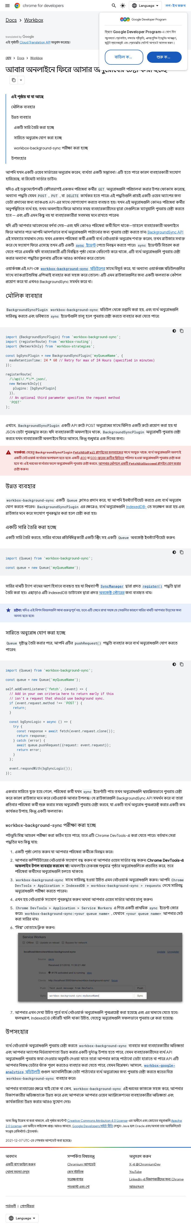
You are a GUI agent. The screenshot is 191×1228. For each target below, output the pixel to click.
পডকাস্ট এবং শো (78, 1187)
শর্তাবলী (11, 1206)
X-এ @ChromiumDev (144, 1164)
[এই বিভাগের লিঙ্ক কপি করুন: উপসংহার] (33, 1032)
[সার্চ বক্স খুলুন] (114, 5)
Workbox (33, 20)
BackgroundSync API (165, 232)
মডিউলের (73, 268)
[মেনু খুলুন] (7, 5)
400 (83, 458)
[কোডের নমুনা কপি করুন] (181, 331)
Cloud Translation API (35, 42)
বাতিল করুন (125, 57)
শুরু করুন (165, 57)
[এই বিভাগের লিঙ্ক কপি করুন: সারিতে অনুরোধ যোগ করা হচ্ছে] (70, 633)
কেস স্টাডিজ (75, 1172)
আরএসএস (136, 1187)
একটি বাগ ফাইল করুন (20, 1164)
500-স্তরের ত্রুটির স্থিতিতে (107, 458)
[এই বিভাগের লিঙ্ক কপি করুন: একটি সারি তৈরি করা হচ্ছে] (60, 528)
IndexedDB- (136, 507)
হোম (8, 58)
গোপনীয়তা (27, 1206)
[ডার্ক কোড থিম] (174, 331)
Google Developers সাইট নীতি (92, 1126)
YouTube (135, 1172)
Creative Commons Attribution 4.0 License (97, 1121)
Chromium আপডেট (81, 1164)
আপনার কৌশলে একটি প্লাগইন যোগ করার (140, 463)
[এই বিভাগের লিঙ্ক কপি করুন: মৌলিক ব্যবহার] (46, 296)
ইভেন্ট (86, 245)
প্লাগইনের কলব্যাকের (98, 452)
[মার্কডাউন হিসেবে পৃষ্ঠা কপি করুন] (14, 80)
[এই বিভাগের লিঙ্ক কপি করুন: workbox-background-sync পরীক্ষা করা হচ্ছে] (100, 825)
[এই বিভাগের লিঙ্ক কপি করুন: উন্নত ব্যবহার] (40, 487)
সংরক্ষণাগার (75, 1179)
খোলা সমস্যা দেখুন (17, 1172)
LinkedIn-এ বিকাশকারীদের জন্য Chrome (156, 1179)
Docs (11, 20)
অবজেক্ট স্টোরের (111, 593)
